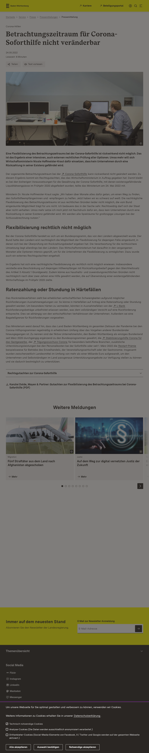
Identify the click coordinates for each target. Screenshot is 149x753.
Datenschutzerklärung (87, 715)
